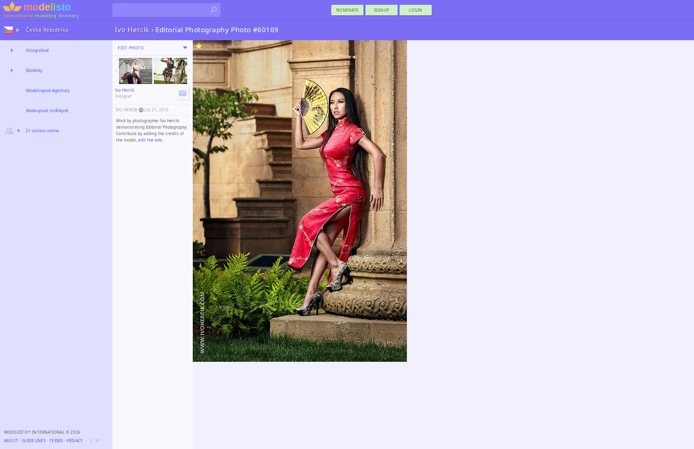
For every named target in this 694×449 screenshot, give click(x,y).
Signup (382, 10)
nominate (347, 10)
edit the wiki (150, 140)
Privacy (75, 440)
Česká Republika (47, 30)
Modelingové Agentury (47, 90)
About (11, 440)
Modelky (34, 70)
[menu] (185, 47)
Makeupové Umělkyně (47, 110)
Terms (56, 440)
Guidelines (34, 440)
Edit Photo (131, 48)
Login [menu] (416, 10)
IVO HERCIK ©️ (129, 110)
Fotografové (37, 50)
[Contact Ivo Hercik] (182, 93)
